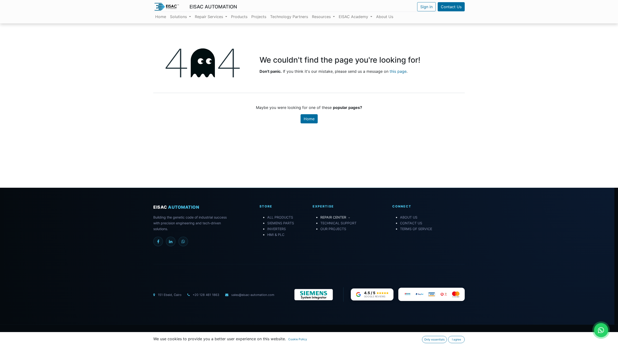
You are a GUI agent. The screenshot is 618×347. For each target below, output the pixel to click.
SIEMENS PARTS (280, 223)
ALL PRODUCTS (280, 217)
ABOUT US (408, 217)
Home (309, 118)
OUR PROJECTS (333, 229)
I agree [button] (456, 339)
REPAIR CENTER (333, 217)
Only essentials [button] (434, 339)
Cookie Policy (297, 339)
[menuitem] (160, 16)
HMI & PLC (275, 235)
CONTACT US (411, 223)
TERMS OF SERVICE (416, 229)
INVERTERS (276, 229)
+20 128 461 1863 (205, 295)
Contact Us (451, 6)
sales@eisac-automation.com (252, 295)
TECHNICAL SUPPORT (338, 223)
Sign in (426, 6)
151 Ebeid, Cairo (170, 295)
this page (398, 71)
